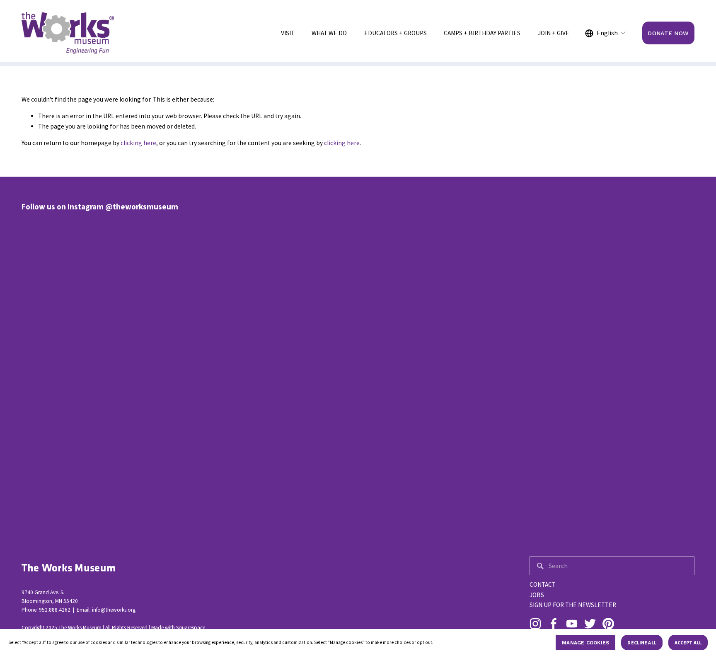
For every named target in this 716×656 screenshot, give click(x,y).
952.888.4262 (54, 609)
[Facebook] (553, 623)
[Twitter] (590, 623)
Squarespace (190, 627)
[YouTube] (572, 623)
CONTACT (543, 584)
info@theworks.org (113, 609)
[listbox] (605, 33)
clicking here (138, 143)
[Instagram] (535, 623)
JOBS (537, 595)
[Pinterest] (608, 623)
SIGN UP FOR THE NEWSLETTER (573, 605)
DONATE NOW (668, 33)
